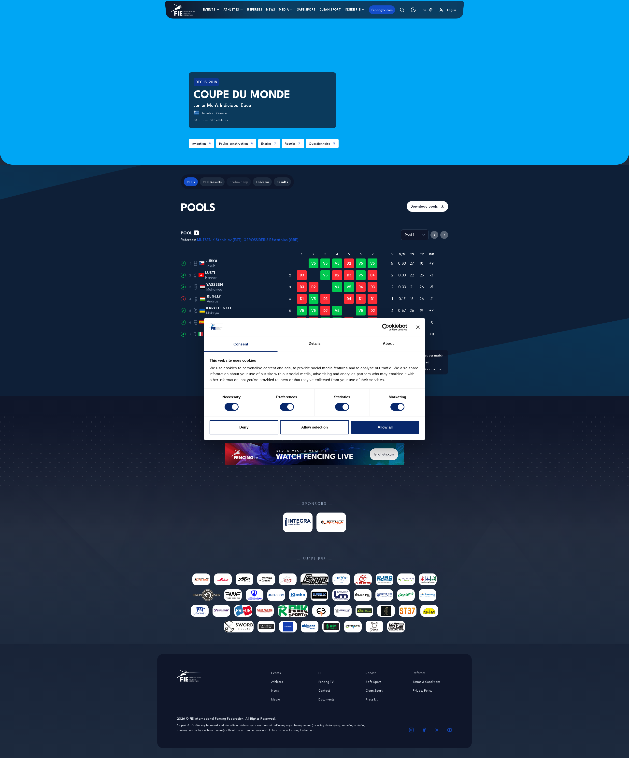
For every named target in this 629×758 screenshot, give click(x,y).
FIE (320, 672)
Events (209, 9)
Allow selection (314, 427)
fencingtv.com (382, 10)
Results (290, 143)
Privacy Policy (422, 690)
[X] (436, 730)
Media (284, 9)
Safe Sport (306, 9)
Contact (324, 690)
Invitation (199, 143)
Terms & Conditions (427, 681)
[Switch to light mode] (413, 10)
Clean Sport (330, 9)
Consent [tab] (240, 344)
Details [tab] (315, 343)
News (270, 9)
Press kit (372, 699)
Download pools (424, 206)
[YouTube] (449, 730)
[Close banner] (418, 327)
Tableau (262, 182)
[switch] (287, 407)
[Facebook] (424, 730)
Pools (191, 182)
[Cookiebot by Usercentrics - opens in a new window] (385, 327)
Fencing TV (326, 681)
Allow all (385, 427)
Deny (243, 427)
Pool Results (212, 182)
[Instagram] (411, 730)
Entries (266, 143)
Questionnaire (319, 143)
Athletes (231, 9)
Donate (371, 672)
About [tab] (388, 343)
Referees (254, 9)
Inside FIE (352, 9)
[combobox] (427, 10)
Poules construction (233, 143)
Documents (326, 699)
